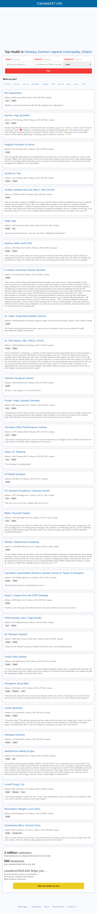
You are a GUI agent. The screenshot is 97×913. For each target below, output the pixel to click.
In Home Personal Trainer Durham (25, 269)
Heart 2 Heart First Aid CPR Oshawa (26, 595)
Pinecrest (61, 84)
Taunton (76, 84)
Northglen (45, 84)
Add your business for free (48, 886)
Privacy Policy (58, 907)
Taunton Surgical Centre (19, 378)
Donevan (17, 84)
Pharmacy (16, 691)
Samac (68, 84)
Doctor (8, 348)
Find (48, 71)
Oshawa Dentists (14, 734)
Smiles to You (12, 173)
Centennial (7, 84)
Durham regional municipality (59, 52)
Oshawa (30, 52)
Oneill (53, 84)
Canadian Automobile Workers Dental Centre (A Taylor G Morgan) (44, 572)
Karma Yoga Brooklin (17, 115)
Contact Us (71, 907)
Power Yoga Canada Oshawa (22, 400)
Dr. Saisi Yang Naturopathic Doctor (25, 316)
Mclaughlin (35, 84)
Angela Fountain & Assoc (19, 144)
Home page (22, 907)
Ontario (86, 52)
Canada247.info (48, 3)
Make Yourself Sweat (17, 513)
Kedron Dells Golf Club (18, 243)
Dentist (8, 181)
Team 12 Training (14, 451)
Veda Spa (10, 220)
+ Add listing (36, 907)
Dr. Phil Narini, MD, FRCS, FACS (24, 340)
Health (14, 101)
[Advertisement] (48, 27)
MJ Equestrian (13, 92)
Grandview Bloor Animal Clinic (22, 825)
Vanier (83, 84)
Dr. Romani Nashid (15, 634)
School (15, 251)
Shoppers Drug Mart (16, 683)
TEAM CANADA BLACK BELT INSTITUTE (29, 189)
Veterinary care (17, 833)
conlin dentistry (13, 707)
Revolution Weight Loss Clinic (22, 808)
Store (23, 691)
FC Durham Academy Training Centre (27, 490)
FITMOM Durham (14, 474)
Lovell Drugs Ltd (14, 784)
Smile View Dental (15, 656)
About (46, 907)
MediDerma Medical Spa (19, 751)
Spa (14, 228)
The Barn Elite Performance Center (25, 427)
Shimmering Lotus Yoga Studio (23, 617)
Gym (7, 101)
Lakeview (25, 84)
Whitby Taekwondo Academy (21, 541)
